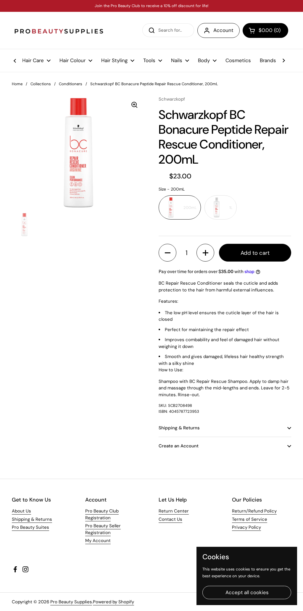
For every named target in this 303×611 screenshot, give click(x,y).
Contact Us (170, 519)
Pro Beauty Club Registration (102, 514)
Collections (40, 83)
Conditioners (70, 83)
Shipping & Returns (32, 519)
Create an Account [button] (179, 446)
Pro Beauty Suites (30, 527)
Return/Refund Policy (254, 511)
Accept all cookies (246, 592)
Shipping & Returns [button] (179, 428)
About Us (21, 511)
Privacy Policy (246, 527)
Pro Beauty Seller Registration (103, 529)
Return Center (174, 511)
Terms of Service (249, 519)
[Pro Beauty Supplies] (59, 30)
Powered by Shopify (113, 602)
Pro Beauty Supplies (71, 602)
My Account (98, 541)
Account (223, 30)
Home (17, 83)
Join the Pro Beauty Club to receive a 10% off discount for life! (151, 6)
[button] (265, 30)
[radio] (180, 207)
